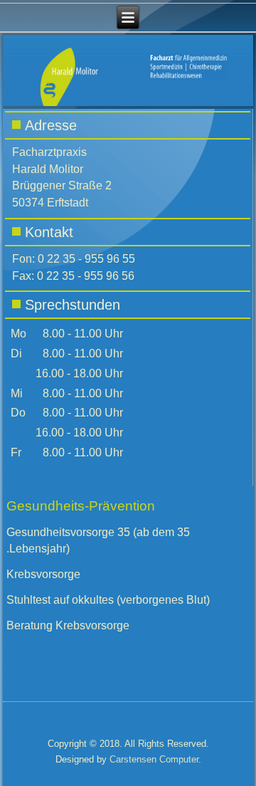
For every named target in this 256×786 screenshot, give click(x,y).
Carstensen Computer (154, 759)
